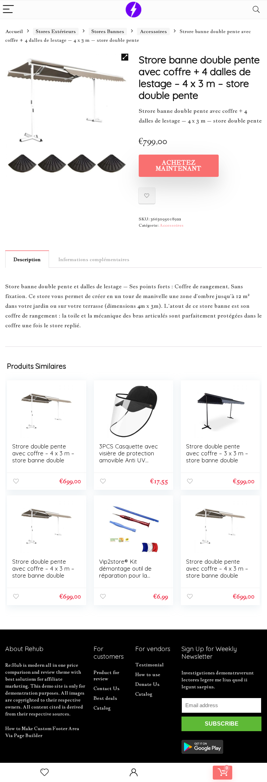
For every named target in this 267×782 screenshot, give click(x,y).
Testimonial (149, 665)
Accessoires (153, 31)
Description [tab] (27, 259)
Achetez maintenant (178, 165)
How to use (147, 674)
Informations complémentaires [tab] (93, 259)
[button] (124, 57)
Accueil (14, 31)
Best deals (105, 698)
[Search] (256, 9)
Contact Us (107, 688)
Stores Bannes (107, 31)
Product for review (106, 675)
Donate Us (147, 684)
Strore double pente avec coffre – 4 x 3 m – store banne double (43, 453)
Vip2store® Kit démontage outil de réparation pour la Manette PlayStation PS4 (126, 575)
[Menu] (8, 9)
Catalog (102, 708)
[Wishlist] (44, 772)
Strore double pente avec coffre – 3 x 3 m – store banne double (217, 453)
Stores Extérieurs (56, 31)
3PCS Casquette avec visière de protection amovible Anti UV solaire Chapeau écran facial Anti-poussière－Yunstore (129, 464)
